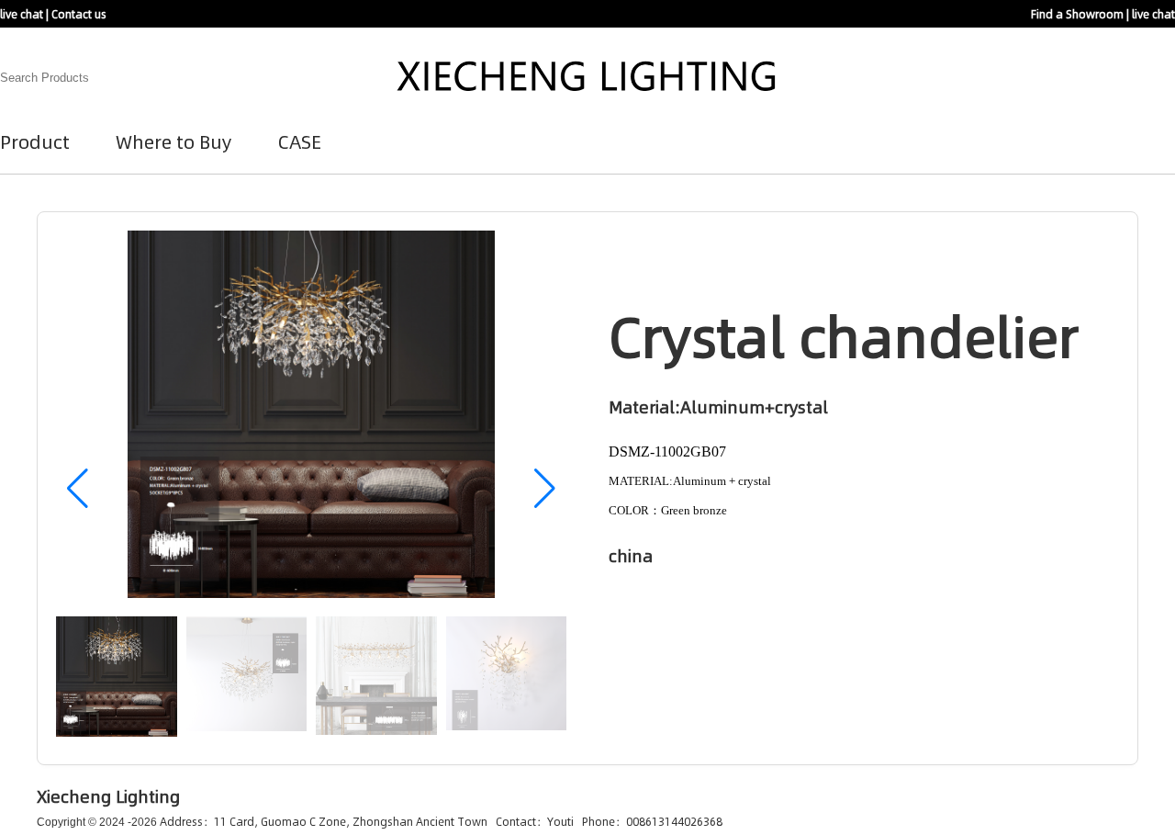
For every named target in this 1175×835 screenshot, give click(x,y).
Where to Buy (174, 141)
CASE (299, 141)
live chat (21, 13)
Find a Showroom (1077, 13)
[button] (544, 488)
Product (35, 141)
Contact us (78, 13)
